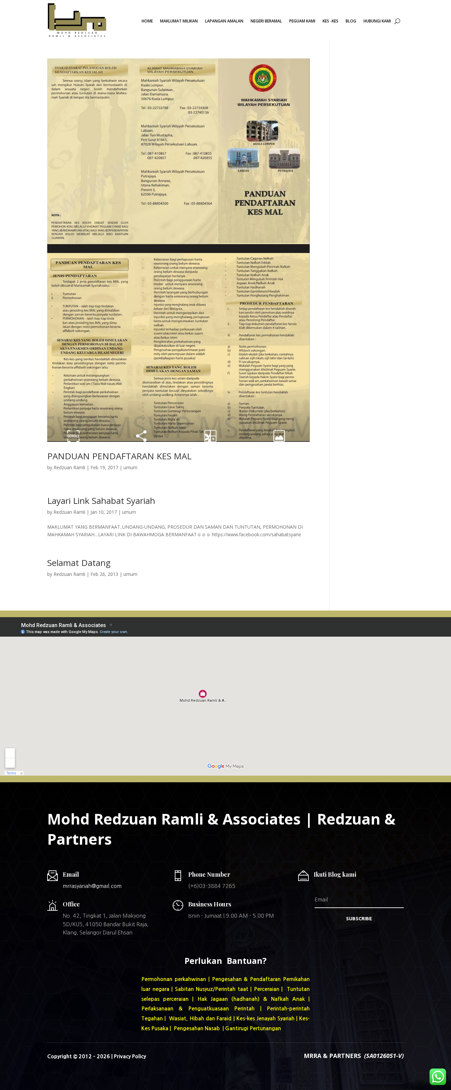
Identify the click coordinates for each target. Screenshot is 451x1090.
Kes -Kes (330, 21)
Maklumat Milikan (179, 21)
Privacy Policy (130, 1056)
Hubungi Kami (377, 21)
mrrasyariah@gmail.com (92, 886)
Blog (351, 21)
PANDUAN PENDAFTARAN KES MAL (119, 456)
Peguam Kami (302, 21)
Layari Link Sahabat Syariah (101, 501)
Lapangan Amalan (224, 21)
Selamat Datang (79, 563)
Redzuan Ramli (69, 467)
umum (130, 467)
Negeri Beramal (266, 21)
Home (147, 21)
